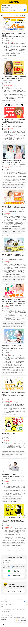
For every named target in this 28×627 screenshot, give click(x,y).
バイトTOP (3, 609)
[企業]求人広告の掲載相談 (19, 617)
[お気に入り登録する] (24, 29)
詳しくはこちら (11, 567)
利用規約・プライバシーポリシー (7, 617)
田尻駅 (17, 609)
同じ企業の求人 (5, 58)
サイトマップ (12, 615)
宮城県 (8, 609)
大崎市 (12, 609)
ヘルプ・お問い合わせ (5, 615)
